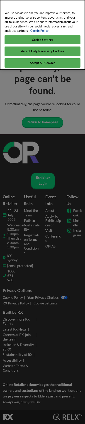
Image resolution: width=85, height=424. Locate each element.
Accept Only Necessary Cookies (42, 51)
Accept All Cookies (42, 63)
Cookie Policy (39, 30)
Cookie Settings (42, 40)
